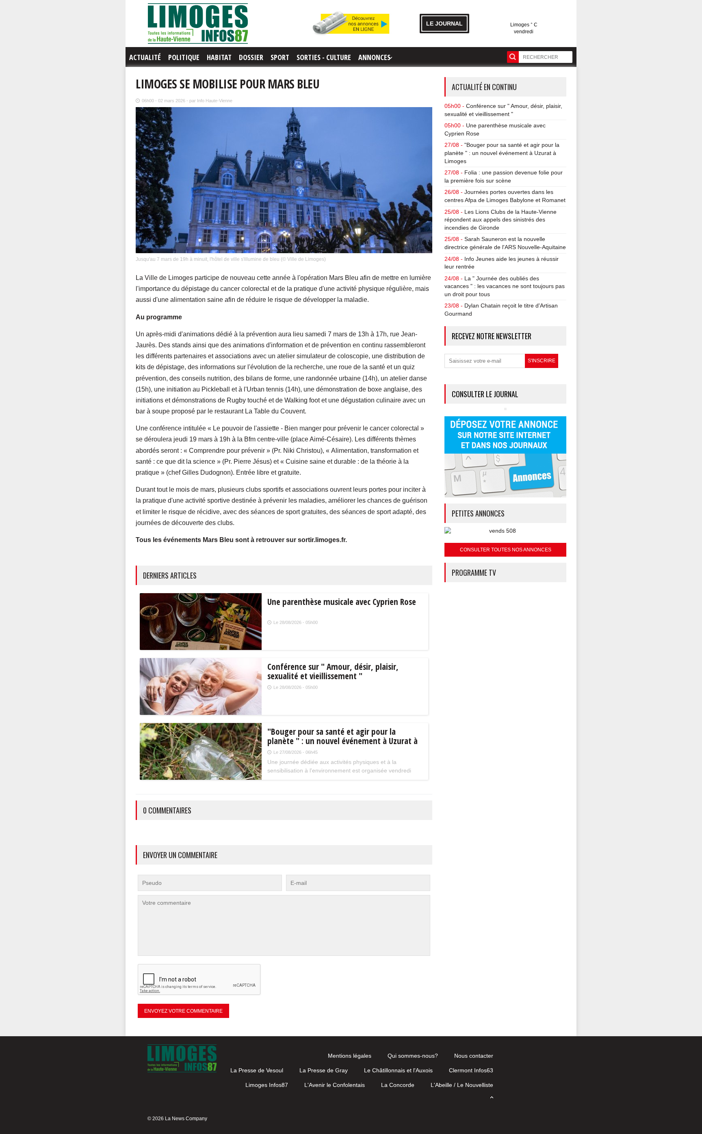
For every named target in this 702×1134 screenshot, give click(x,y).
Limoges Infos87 (266, 1085)
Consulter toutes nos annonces (505, 550)
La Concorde (397, 1085)
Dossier (251, 57)
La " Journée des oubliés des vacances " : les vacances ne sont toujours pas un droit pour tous (504, 286)
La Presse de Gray (323, 1070)
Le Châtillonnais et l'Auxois (398, 1070)
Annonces (374, 57)
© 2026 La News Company (177, 1118)
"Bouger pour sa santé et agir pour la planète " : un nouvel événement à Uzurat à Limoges (501, 153)
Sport (280, 57)
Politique (183, 57)
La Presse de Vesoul (256, 1070)
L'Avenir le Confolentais (334, 1085)
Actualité (145, 57)
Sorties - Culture (324, 57)
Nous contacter (473, 1055)
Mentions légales (349, 1055)
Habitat (219, 57)
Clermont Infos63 (471, 1070)
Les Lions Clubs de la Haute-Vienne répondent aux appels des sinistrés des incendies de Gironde (500, 220)
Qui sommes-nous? (413, 1055)
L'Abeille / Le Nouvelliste (462, 1085)
